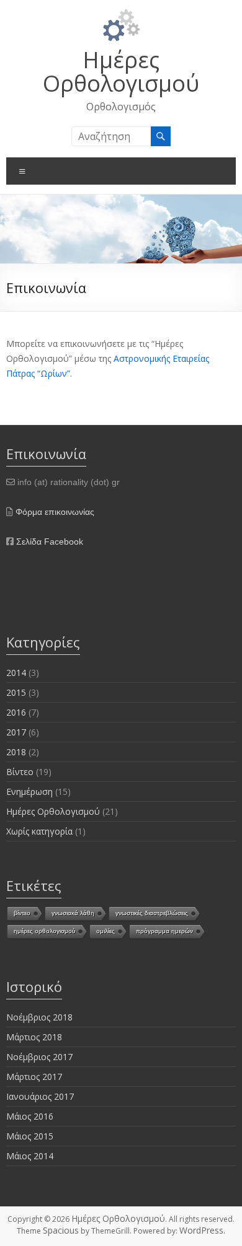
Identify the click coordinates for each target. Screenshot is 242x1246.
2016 (16, 712)
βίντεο (22, 913)
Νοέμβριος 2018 (39, 1017)
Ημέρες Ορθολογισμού (121, 72)
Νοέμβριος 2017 (39, 1057)
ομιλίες (105, 931)
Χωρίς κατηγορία (39, 831)
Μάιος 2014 (29, 1156)
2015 (16, 692)
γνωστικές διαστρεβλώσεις (151, 913)
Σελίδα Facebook (49, 541)
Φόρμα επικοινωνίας (55, 512)
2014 (16, 672)
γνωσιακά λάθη (73, 913)
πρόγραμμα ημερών (164, 931)
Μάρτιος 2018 (34, 1037)
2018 (16, 752)
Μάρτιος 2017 (34, 1076)
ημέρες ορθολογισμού (44, 931)
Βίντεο (20, 772)
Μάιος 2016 (29, 1116)
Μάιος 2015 (29, 1136)
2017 (16, 732)
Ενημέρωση (29, 791)
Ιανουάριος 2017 (40, 1096)
